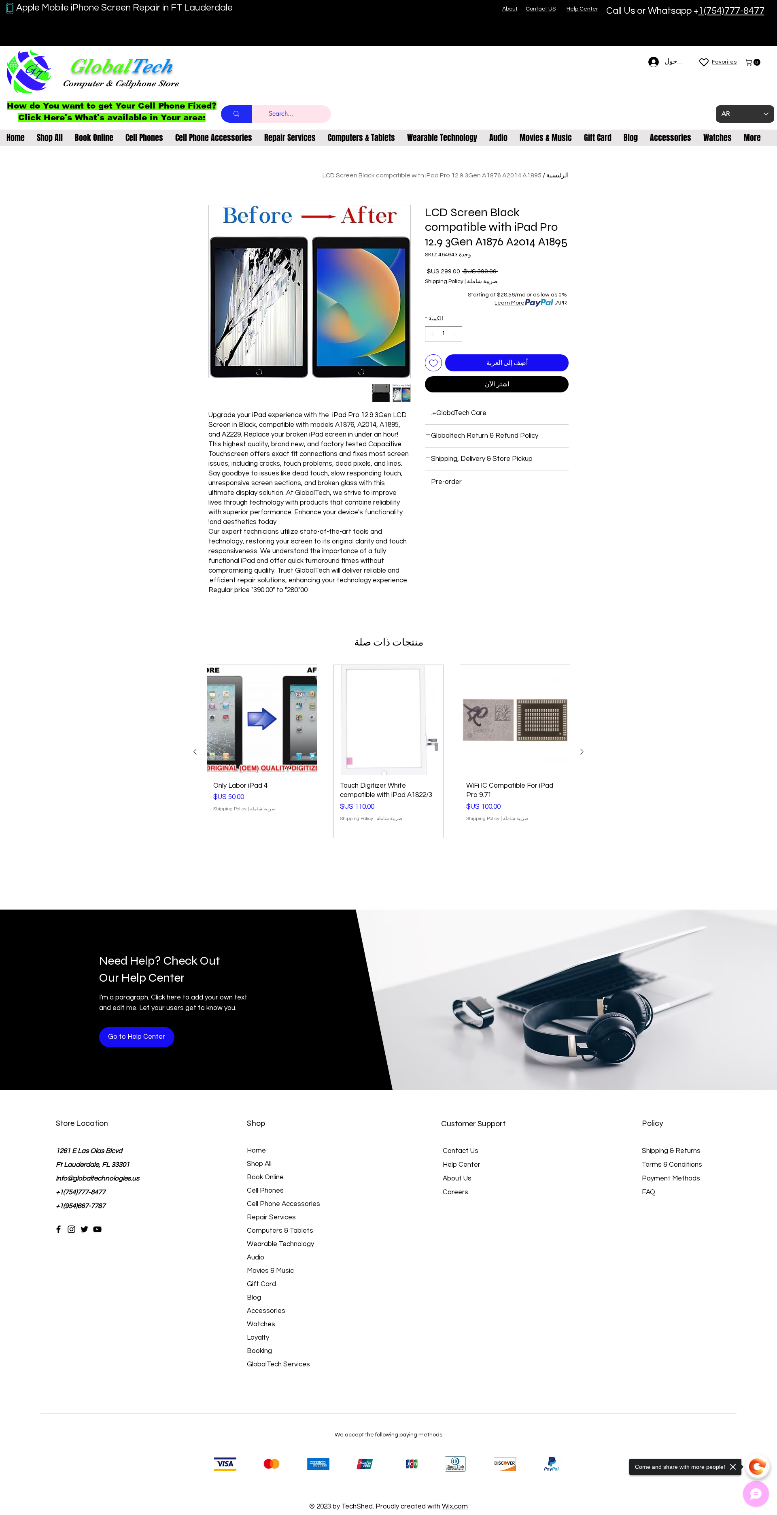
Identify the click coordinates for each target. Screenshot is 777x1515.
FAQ (648, 1192)
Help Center (461, 1164)
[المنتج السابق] (582, 751)
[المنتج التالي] (195, 751)
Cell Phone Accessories (283, 1204)
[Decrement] (456, 334)
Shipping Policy (444, 281)
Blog (254, 1297)
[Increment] (431, 334)
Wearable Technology (280, 1244)
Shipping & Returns (671, 1151)
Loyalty (258, 1337)
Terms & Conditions (672, 1164)
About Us (457, 1178)
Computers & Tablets (280, 1230)
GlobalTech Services (278, 1364)
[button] (753, 62)
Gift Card (261, 1284)
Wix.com (455, 1506)
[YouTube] (97, 1229)
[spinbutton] (443, 334)
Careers (455, 1192)
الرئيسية (557, 175)
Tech (151, 65)
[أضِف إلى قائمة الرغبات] (433, 362)
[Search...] (236, 114)
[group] (388, 751)
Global (99, 65)
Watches (261, 1324)
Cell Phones (265, 1190)
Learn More (509, 303)
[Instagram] (71, 1229)
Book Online (265, 1177)
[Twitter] (84, 1229)
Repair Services (271, 1217)
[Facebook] (58, 1229)
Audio (255, 1257)
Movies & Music (270, 1270)
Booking (259, 1351)
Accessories (266, 1311)
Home (256, 1150)
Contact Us (460, 1151)
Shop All (259, 1164)
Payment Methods (672, 1178)
